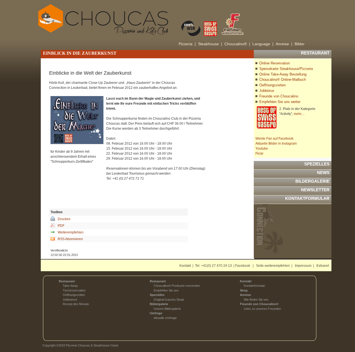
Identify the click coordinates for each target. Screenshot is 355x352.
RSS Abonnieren (70, 239)
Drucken (64, 219)
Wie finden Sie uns (256, 299)
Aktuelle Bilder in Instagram (276, 143)
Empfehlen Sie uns (166, 290)
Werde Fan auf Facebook (274, 138)
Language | (262, 44)
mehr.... (299, 114)
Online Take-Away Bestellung (282, 74)
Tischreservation (74, 290)
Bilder (300, 44)
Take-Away (70, 285)
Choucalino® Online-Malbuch (282, 79)
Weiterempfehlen (70, 232)
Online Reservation (274, 63)
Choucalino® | (237, 44)
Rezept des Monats (76, 304)
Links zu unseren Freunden (262, 308)
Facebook (242, 266)
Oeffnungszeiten (272, 85)
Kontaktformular (254, 285)
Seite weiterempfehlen (273, 266)
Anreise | (284, 44)
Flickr (259, 153)
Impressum (303, 266)
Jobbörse (266, 91)
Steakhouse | (210, 44)
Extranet (322, 266)
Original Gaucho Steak (169, 299)
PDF (61, 226)
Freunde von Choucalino (278, 96)
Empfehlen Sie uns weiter (279, 102)
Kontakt (185, 266)
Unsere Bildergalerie (167, 308)
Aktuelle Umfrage (165, 318)
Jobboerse (70, 299)
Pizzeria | (187, 44)
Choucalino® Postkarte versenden (177, 285)
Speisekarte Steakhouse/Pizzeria (286, 69)
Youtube (261, 148)
